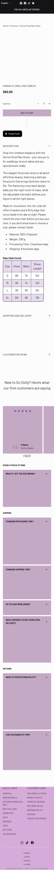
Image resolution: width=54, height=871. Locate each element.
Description (11, 146)
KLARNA (27, 864)
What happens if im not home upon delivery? (23, 621)
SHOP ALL (7, 793)
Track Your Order (36, 818)
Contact (31, 814)
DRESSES (7, 821)
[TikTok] (27, 842)
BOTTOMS (7, 830)
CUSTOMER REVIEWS (15, 354)
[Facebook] (25, 3)
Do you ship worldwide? (18, 604)
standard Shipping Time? (18, 569)
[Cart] (50, 19)
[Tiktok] (29, 3)
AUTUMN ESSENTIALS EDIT (13, 803)
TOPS (5, 825)
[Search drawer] (45, 19)
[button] (27, 123)
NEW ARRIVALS (10, 797)
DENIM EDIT (8, 813)
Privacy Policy (34, 797)
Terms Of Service (36, 802)
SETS (5, 817)
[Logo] (27, 19)
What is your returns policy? (21, 677)
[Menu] (4, 19)
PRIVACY (26, 853)
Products (14, 26)
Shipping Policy (35, 810)
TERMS (27, 857)
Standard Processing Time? (19, 521)
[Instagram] (21, 3)
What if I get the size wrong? (20, 474)
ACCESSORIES (9, 834)
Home (5, 26)
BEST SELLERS (10, 809)
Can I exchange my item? (18, 735)
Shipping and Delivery (17, 315)
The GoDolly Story (37, 793)
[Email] (33, 3)
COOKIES (27, 860)
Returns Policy (35, 806)
